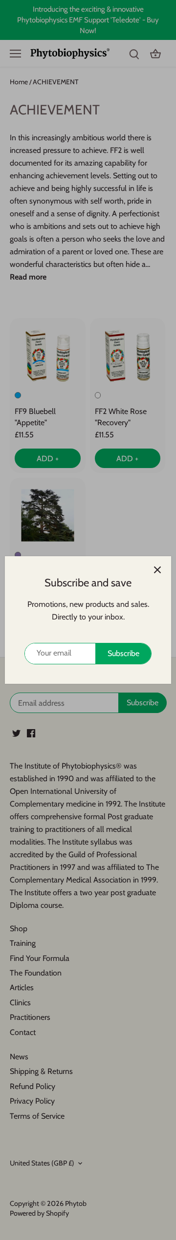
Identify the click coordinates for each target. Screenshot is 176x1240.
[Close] (157, 570)
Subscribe (123, 653)
